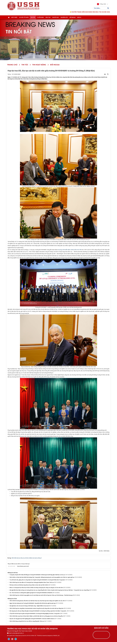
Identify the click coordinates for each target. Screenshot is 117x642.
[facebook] (9, 639)
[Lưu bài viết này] (108, 74)
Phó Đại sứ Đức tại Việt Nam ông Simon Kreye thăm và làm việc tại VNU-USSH (29, 585)
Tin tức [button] (32, 17)
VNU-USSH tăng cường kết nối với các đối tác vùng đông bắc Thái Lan (27, 621)
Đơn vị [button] (79, 17)
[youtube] (12, 639)
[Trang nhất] (8, 17)
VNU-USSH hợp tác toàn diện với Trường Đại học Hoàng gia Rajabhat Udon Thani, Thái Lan (32, 582)
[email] (15, 639)
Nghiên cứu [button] (64, 17)
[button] (101, 4)
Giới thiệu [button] (14, 17)
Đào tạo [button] (48, 17)
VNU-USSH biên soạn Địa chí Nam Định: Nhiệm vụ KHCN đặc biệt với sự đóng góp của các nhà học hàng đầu (36, 616)
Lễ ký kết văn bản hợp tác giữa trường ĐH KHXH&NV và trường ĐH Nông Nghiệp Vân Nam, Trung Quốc (35, 613)
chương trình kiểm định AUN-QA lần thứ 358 (69, 249)
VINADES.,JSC (56, 635)
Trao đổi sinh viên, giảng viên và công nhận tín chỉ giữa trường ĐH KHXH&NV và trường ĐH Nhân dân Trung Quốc (37, 579)
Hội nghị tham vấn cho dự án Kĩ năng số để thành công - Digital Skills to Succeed (29, 605)
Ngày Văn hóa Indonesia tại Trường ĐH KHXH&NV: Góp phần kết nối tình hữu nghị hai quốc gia (33, 603)
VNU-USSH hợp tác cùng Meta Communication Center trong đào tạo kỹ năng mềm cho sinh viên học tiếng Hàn (36, 608)
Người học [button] (55, 17)
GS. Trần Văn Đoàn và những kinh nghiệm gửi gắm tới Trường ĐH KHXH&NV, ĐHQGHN (31, 592)
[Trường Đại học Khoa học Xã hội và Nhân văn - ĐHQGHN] (11, 5)
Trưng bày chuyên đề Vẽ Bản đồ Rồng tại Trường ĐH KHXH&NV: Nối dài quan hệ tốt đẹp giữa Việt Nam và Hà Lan (37, 574)
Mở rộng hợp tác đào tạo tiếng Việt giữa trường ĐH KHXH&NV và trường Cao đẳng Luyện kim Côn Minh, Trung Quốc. (38, 611)
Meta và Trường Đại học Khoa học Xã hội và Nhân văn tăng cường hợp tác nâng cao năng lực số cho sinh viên (36, 587)
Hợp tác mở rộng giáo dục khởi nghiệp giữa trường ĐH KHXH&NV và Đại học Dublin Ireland (32, 618)
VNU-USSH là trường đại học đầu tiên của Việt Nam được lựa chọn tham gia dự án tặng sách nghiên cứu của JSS (37, 600)
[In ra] (105, 74)
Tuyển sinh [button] (40, 17)
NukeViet (45, 635)
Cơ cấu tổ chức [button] (24, 17)
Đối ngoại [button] (72, 17)
